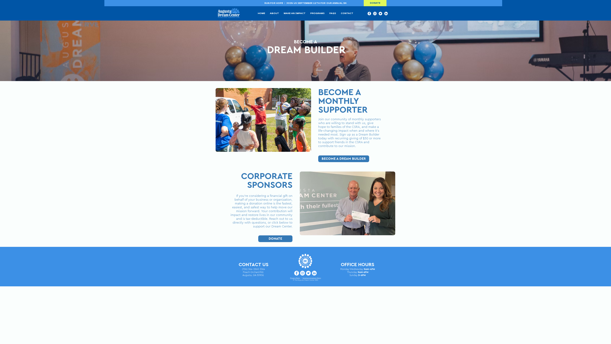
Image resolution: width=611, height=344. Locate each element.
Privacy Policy (295, 278)
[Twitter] (380, 13)
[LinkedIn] (386, 13)
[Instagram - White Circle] (375, 13)
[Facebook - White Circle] (369, 13)
